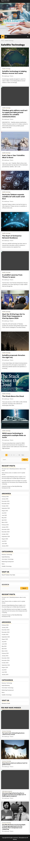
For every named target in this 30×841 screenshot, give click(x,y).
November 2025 (5, 503)
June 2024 (4, 543)
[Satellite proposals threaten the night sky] (15, 341)
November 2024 (5, 531)
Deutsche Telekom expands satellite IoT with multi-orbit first (13, 197)
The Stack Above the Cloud (13, 396)
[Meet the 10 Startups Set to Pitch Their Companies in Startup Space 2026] (15, 300)
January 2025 (5, 527)
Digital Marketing (6, 557)
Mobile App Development (8, 561)
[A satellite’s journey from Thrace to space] (15, 260)
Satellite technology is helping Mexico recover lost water (14, 72)
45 (19, 455)
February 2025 (5, 524)
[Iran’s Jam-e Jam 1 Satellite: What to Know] (15, 141)
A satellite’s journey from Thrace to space (12, 276)
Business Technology (7, 554)
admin (12, 76)
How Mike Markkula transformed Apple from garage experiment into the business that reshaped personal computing (14, 482)
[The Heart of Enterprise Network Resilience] (15, 221)
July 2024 (4, 541)
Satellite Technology (6, 68)
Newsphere (22, 837)
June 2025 (4, 515)
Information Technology (7, 559)
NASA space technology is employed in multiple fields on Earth (14, 435)
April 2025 (4, 520)
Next (23, 455)
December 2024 (5, 529)
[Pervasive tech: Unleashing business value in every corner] (15, 719)
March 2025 (4, 522)
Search (5, 585)
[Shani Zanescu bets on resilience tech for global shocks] (15, 749)
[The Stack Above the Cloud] (15, 382)
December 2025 (5, 501)
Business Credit (6, 703)
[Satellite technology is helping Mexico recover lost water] (15, 57)
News (3, 564)
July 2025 (4, 513)
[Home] (3, 37)
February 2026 (5, 496)
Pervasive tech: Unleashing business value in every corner (13, 733)
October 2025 (5, 506)
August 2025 (5, 510)
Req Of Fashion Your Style (8, 575)
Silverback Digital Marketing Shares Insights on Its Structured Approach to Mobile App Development (14, 794)
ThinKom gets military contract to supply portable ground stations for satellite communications (14, 113)
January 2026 (5, 499)
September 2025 (6, 508)
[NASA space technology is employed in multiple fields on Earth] (15, 419)
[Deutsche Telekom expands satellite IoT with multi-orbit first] (15, 180)
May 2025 (4, 517)
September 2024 (6, 536)
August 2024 (5, 539)
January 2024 (5, 546)
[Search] (28, 36)
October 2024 (5, 534)
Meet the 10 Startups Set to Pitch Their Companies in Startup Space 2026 (13, 316)
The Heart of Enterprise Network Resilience (11, 237)
